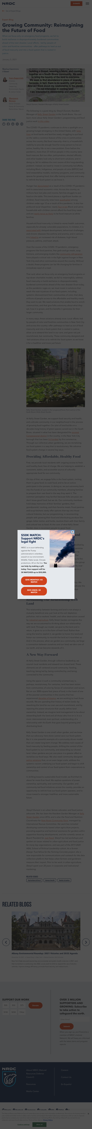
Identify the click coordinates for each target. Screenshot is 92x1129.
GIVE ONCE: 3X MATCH (34, 591)
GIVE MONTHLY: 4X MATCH (34, 581)
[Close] (72, 532)
